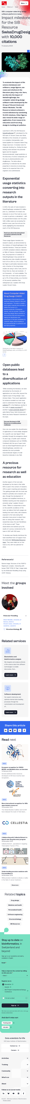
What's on (10, 7)
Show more (15, 885)
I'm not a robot (9, 998)
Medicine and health (15, 905)
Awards (7, 987)
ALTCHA (25, 1001)
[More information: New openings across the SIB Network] (11, 1027)
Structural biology (15, 919)
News (16, 7)
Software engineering (15, 914)
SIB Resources (15, 924)
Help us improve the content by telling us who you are (14, 972)
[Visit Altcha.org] (26, 998)
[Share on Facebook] (24, 730)
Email (3, 963)
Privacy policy (7, 1100)
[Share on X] (19, 730)
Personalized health (15, 910)
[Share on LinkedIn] (5, 730)
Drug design (15, 900)
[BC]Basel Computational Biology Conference (15, 991)
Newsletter (8, 984)
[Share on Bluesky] (10, 730)
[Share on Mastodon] (15, 730)
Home (3, 7)
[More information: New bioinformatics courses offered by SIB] (13, 1023)
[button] (21, 629)
